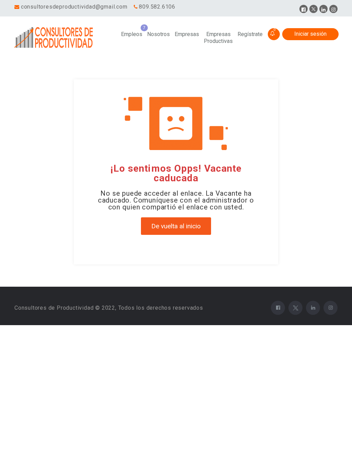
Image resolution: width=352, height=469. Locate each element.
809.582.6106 (157, 6)
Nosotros (158, 34)
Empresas (187, 34)
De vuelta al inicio (176, 226)
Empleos (131, 34)
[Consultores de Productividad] (54, 37)
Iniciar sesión (310, 34)
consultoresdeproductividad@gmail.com (74, 6)
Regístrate (250, 34)
